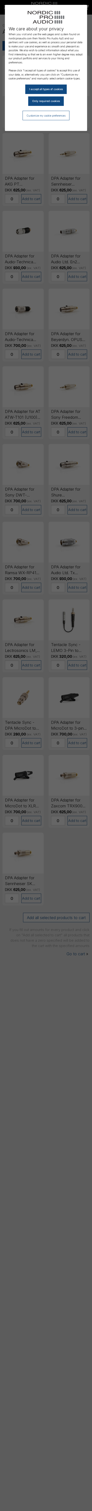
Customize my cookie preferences (46, 115)
